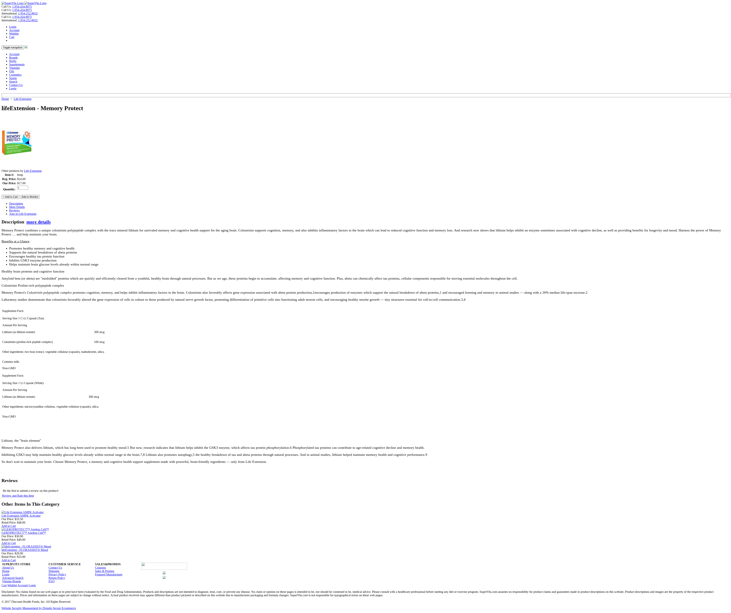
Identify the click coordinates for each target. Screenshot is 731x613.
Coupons (100, 567)
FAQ (52, 581)
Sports (13, 78)
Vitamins (14, 67)
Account (14, 30)
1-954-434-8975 (22, 6)
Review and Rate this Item (18, 495)
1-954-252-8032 (28, 13)
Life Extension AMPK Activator (21, 515)
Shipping (54, 571)
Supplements (17, 64)
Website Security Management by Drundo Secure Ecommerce (39, 608)
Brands (13, 57)
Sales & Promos (104, 571)
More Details (17, 207)
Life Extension (22, 98)
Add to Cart (9, 526)
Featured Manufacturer (108, 574)
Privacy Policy (57, 574)
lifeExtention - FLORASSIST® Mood (25, 550)
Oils (11, 71)
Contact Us (16, 85)
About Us (8, 567)
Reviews (14, 210)
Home (5, 98)
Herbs (12, 61)
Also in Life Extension (22, 213)
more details (38, 221)
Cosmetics (15, 74)
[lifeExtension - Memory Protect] (17, 168)
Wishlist (14, 33)
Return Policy (57, 578)
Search (13, 81)
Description (16, 203)
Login (12, 26)
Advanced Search (12, 578)
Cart (11, 37)
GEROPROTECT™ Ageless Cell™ (24, 532)
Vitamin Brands (11, 581)
